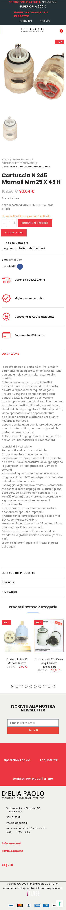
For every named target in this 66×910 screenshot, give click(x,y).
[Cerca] (12, 30)
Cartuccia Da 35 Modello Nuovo (17, 661)
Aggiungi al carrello (34, 223)
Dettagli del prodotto (18, 573)
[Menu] (4, 30)
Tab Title (8, 582)
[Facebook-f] (5, 873)
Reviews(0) (9, 592)
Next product (61, 163)
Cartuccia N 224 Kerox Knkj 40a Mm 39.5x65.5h (49, 663)
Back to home (57, 163)
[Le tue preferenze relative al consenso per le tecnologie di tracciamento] (59, 903)
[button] (12, 686)
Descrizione (10, 354)
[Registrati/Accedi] (52, 30)
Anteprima (23, 638)
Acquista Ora (14, 232)
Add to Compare (17, 243)
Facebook (20, 267)
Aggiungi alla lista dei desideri (24, 248)
